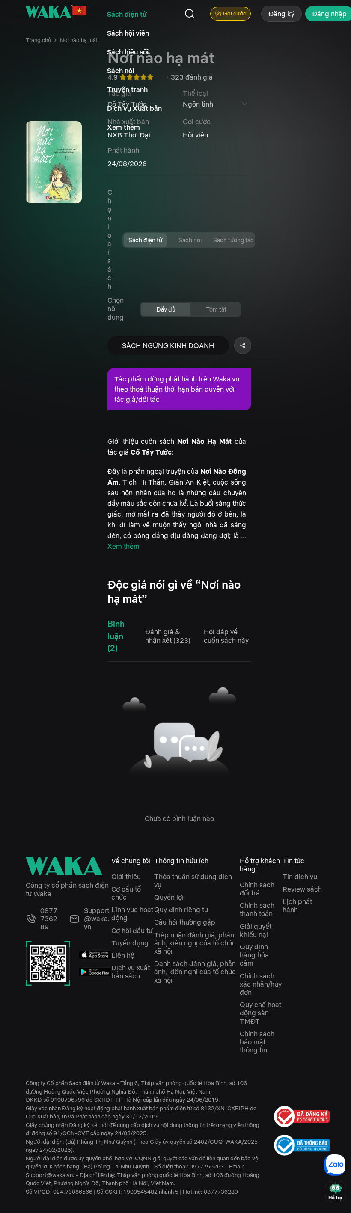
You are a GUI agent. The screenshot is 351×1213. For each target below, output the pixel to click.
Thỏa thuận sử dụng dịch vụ (193, 880)
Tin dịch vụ (300, 876)
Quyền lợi (169, 897)
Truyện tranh (127, 89)
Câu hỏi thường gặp (184, 922)
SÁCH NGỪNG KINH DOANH (168, 345)
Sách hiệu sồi (128, 52)
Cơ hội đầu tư (131, 930)
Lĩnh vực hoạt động (132, 913)
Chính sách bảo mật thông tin (257, 1041)
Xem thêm (123, 127)
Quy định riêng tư (181, 909)
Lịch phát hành (297, 905)
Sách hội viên (128, 33)
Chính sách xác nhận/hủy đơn (261, 984)
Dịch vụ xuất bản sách (130, 971)
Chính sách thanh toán (257, 909)
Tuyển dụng (130, 943)
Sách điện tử (127, 14)
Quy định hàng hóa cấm (254, 954)
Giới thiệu (126, 876)
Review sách (302, 889)
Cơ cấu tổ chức (126, 893)
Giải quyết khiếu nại (255, 930)
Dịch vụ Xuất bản (134, 108)
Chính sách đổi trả (257, 888)
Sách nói (120, 70)
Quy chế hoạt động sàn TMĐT (260, 1012)
